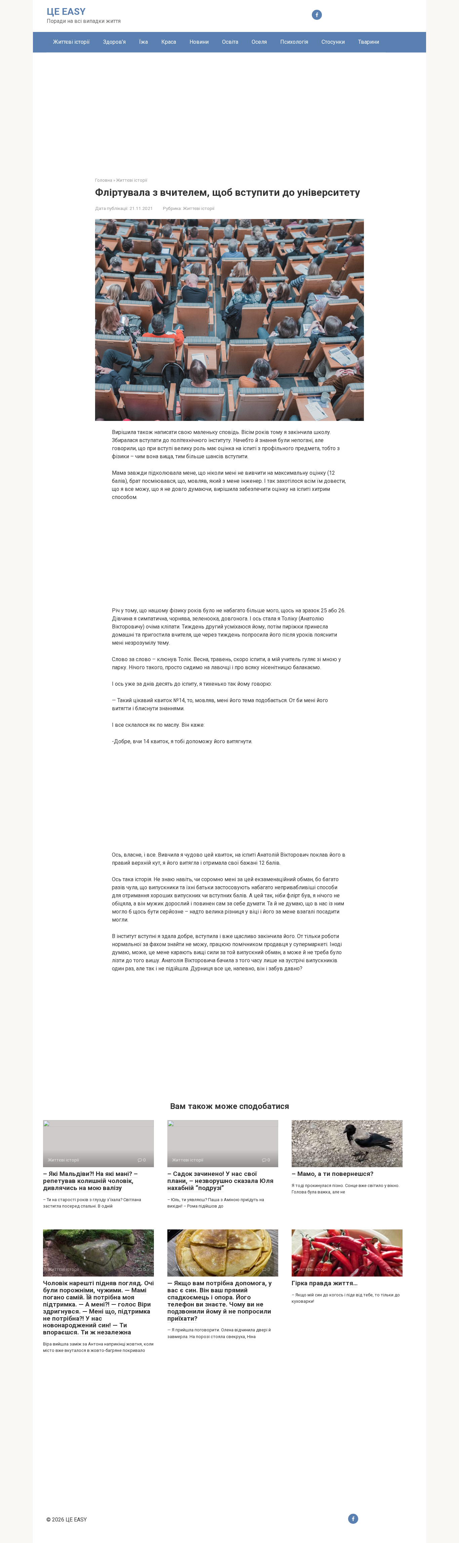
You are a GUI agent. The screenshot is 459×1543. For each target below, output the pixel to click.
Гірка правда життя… (325, 1283)
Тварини (368, 42)
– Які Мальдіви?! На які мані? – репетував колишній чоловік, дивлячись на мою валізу (90, 1181)
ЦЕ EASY (66, 11)
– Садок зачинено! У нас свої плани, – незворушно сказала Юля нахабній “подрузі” (220, 1181)
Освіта (230, 42)
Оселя (259, 42)
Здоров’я (114, 42)
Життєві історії (71, 42)
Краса (168, 42)
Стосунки (333, 42)
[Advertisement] (229, 110)
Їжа (143, 42)
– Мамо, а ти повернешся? (332, 1174)
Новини (199, 42)
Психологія (294, 42)
